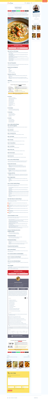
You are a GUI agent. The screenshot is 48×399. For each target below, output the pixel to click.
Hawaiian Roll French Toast (27, 356)
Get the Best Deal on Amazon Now (19, 349)
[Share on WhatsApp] (18, 10)
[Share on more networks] (27, 10)
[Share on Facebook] (14, 10)
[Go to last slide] (7, 365)
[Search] (39, 21)
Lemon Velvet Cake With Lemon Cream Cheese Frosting (12, 357)
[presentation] (9, 364)
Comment (9, 378)
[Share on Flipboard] (22, 10)
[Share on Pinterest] (10, 10)
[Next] (29, 365)
